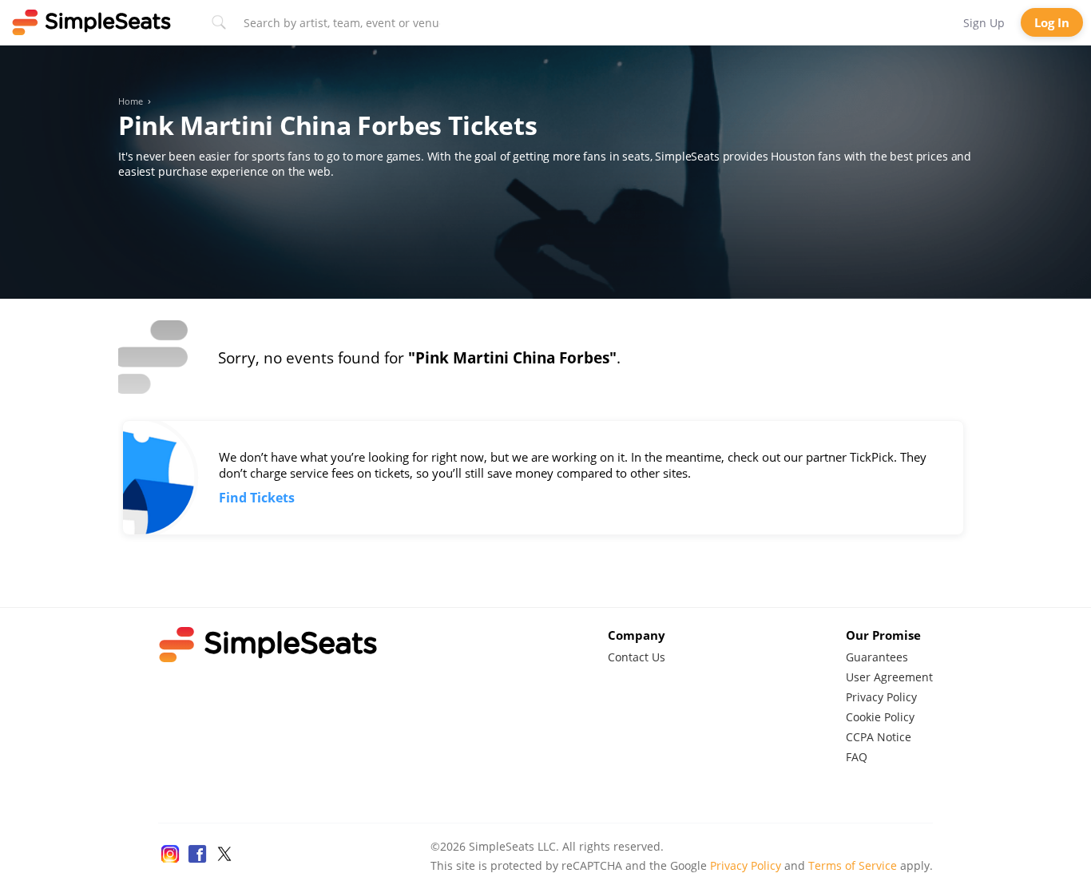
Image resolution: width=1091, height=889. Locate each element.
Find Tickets (257, 497)
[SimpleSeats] (92, 22)
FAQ (856, 756)
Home (130, 101)
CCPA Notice (878, 736)
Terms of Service (852, 865)
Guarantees (877, 657)
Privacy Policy (881, 696)
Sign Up (984, 22)
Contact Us (636, 657)
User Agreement (889, 677)
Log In (1051, 22)
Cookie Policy (880, 716)
